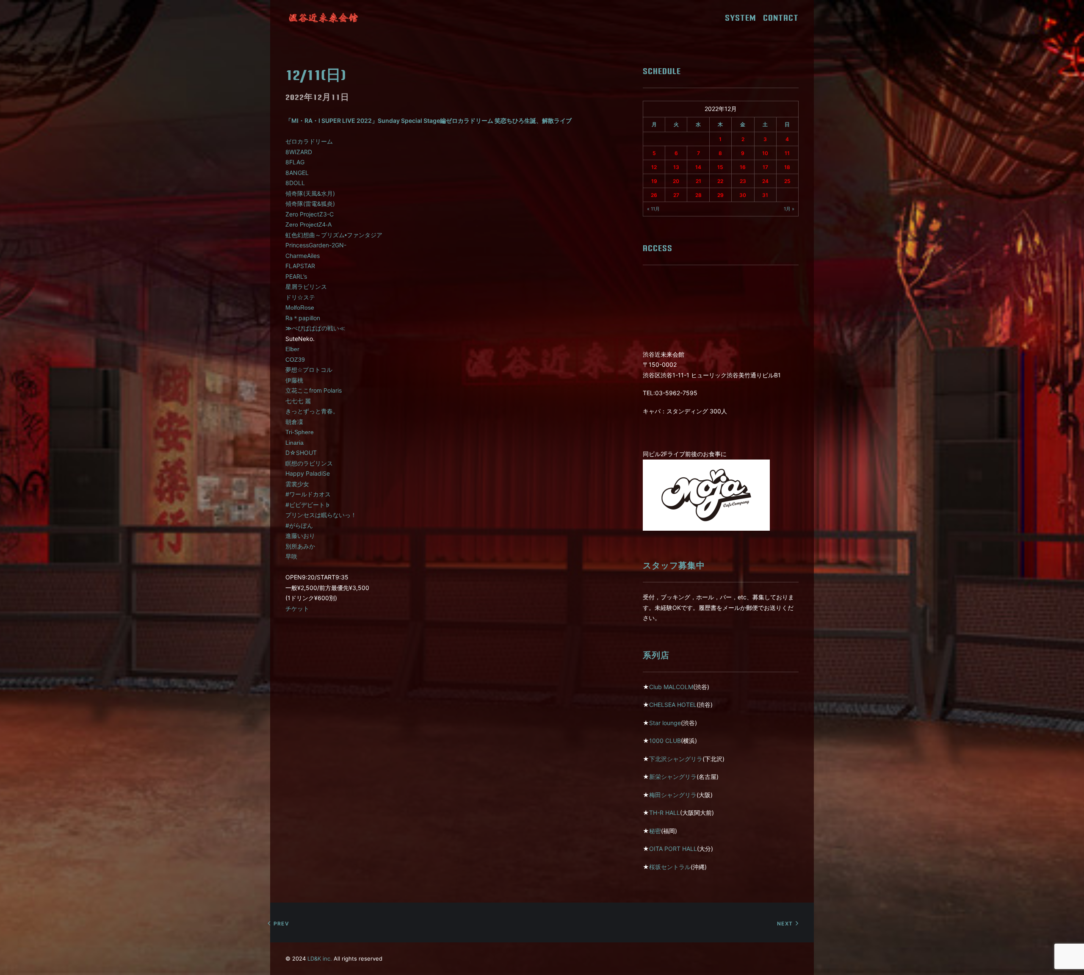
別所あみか (300, 546)
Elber (292, 349)
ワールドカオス (308, 494)
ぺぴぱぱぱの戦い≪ (315, 328)
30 (742, 195)
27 (676, 195)
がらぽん (299, 525)
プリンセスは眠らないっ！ (321, 514)
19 (654, 181)
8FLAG (294, 162)
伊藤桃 (294, 380)
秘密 (655, 830)
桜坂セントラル (670, 866)
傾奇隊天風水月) (310, 193)
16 (743, 167)
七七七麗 (298, 400)
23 (743, 181)
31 (765, 195)
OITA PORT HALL (673, 848)
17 (765, 167)
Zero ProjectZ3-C (309, 214)
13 (676, 167)
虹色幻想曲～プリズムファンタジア (333, 235)
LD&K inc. (319, 958)
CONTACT (781, 17)
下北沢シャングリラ (675, 758)
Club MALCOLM (671, 686)
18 (787, 167)
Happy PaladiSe (307, 473)
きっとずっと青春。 (312, 411)
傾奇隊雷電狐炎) (310, 203)
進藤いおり (300, 535)
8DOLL (295, 182)
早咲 (291, 556)
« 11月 (653, 209)
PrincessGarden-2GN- (315, 245)
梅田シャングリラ (673, 794)
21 (698, 181)
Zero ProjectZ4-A (308, 224)
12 (654, 167)
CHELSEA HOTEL (673, 704)
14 (698, 167)
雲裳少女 (297, 484)
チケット (297, 608)
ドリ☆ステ (300, 297)
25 (787, 181)
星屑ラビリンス (306, 286)
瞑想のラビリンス (309, 463)
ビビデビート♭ (308, 504)
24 (765, 181)
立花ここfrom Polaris (313, 390)
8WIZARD (298, 151)
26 (654, 195)
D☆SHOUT (301, 452)
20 (676, 181)
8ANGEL (297, 172)
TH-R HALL (664, 812)
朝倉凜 (294, 421)
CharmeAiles (302, 255)
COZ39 (295, 359)
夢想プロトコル (308, 369)
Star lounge (665, 722)
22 (720, 181)
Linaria (294, 442)
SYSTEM (743, 17)
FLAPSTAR (300, 265)
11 (787, 153)
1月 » (789, 209)
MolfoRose (299, 307)
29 (720, 195)
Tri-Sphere (299, 432)
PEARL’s (296, 276)
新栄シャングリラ (673, 776)
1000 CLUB (665, 740)
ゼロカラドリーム (309, 141)
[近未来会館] (323, 17)
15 (720, 167)
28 (698, 195)
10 (765, 153)
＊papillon (302, 317)
